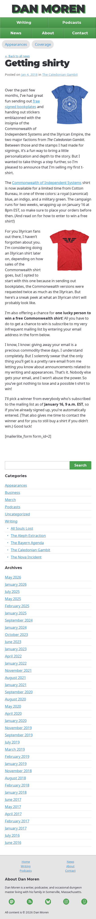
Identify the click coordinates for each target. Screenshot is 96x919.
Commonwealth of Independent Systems (46, 182)
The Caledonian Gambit (60, 74)
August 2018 (15, 778)
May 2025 (13, 598)
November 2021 (18, 670)
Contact (70, 871)
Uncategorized (17, 514)
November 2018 (18, 770)
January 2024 (16, 627)
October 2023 (16, 634)
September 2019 (19, 734)
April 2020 (13, 713)
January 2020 (16, 720)
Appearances (16, 485)
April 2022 (13, 656)
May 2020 (13, 706)
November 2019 (18, 727)
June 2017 (13, 799)
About (70, 866)
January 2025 (16, 613)
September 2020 (19, 691)
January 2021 (16, 684)
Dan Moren (48, 8)
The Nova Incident (26, 557)
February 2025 (17, 605)
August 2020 (15, 699)
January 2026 (16, 584)
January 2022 (16, 663)
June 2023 (13, 641)
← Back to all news (17, 56)
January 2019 (16, 763)
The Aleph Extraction (28, 535)
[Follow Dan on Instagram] (66, 902)
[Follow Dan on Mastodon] (12, 902)
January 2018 (16, 792)
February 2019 (17, 756)
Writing (11, 521)
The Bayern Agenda (27, 542)
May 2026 (13, 577)
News (70, 862)
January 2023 (16, 648)
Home (26, 862)
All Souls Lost (22, 528)
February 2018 (17, 785)
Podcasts (12, 506)
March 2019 (15, 749)
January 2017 (16, 828)
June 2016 (13, 842)
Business (12, 492)
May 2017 (13, 806)
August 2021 (15, 677)
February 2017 (17, 821)
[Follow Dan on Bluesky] (48, 902)
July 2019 (12, 742)
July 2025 (12, 591)
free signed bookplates (22, 103)
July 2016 (12, 835)
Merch (10, 499)
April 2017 (13, 813)
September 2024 (19, 620)
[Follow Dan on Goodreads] (84, 902)
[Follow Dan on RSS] (30, 902)
